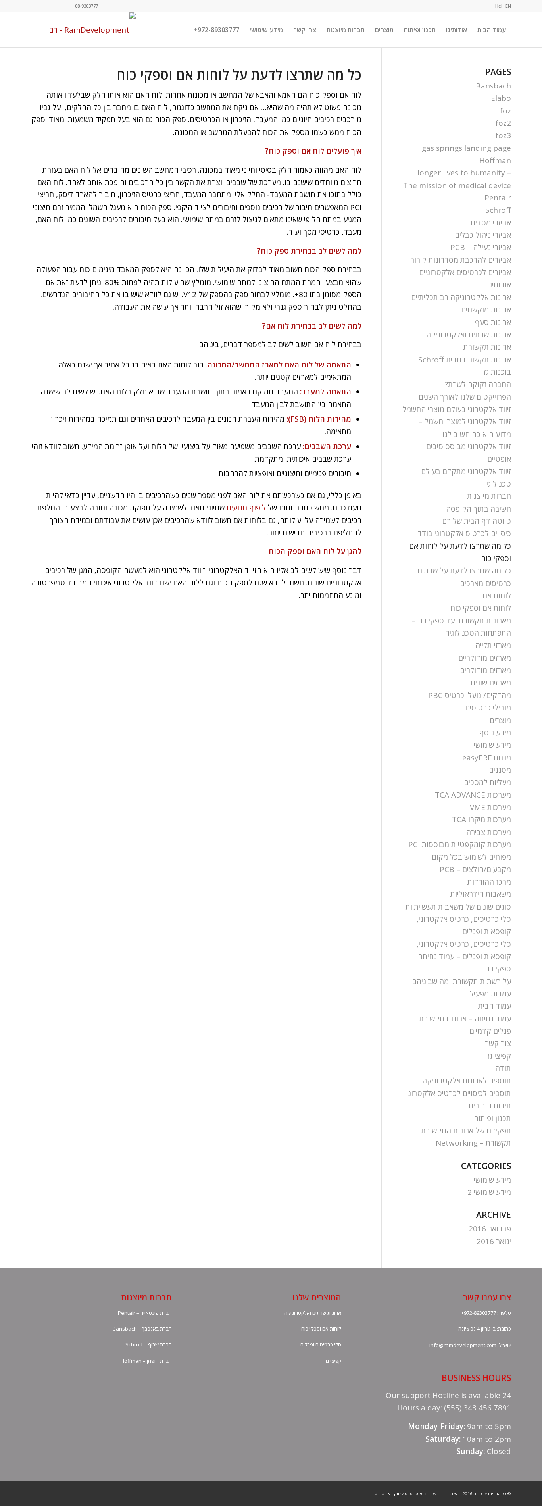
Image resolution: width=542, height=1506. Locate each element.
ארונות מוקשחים (486, 309)
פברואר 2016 (490, 1228)
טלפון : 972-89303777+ (486, 1312)
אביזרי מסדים (491, 222)
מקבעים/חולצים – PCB (475, 869)
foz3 (503, 135)
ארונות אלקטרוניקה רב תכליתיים (461, 297)
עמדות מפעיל (490, 994)
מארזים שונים (491, 682)
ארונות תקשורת (487, 347)
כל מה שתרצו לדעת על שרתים (464, 570)
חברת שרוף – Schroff (148, 1344)
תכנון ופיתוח (492, 1118)
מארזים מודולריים (484, 658)
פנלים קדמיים (490, 1031)
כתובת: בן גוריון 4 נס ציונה (484, 1328)
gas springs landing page (466, 148)
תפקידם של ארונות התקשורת (466, 1130)
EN (508, 6)
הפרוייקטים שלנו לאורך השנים (465, 397)
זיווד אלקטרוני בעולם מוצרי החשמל (456, 409)
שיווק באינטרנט (389, 1493)
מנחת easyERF (486, 757)
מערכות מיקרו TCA (481, 819)
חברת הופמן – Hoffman (146, 1360)
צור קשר (498, 1043)
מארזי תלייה (493, 645)
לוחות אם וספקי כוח (480, 608)
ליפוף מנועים (246, 507)
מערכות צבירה (488, 832)
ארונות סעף (493, 322)
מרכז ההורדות (489, 882)
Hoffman (495, 160)
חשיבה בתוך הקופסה (478, 509)
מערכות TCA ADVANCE (473, 795)
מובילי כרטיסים (488, 707)
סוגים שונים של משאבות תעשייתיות (458, 907)
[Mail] (69, 6)
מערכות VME (490, 807)
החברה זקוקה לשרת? (478, 384)
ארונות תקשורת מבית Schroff (464, 359)
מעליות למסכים (487, 782)
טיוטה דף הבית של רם (476, 521)
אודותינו (499, 284)
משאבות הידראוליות (480, 894)
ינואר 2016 (494, 1241)
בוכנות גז (497, 372)
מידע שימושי (492, 745)
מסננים (500, 770)
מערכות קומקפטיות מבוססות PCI (459, 844)
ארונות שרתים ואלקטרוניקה (468, 334)
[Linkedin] (57, 6)
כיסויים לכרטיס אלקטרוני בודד (464, 533)
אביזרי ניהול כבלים (483, 235)
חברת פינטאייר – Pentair (145, 1312)
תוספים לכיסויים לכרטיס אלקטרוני (458, 1093)
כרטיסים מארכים (485, 583)
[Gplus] (45, 6)
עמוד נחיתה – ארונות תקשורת (465, 1019)
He (498, 6)
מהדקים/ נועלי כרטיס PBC (469, 695)
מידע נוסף (495, 732)
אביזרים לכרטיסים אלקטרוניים (465, 272)
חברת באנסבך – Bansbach (142, 1328)
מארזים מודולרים (485, 670)
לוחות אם (496, 595)
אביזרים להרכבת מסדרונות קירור (460, 260)
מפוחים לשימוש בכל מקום (471, 857)
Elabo (501, 98)
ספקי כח (498, 969)
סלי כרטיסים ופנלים (320, 1344)
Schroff (498, 210)
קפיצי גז (499, 1056)
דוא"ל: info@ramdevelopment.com (470, 1345)
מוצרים (500, 720)
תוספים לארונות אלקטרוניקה (466, 1080)
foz (505, 111)
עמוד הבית (494, 1006)
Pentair (497, 197)
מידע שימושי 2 (489, 1192)
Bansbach (493, 86)
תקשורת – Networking (473, 1143)
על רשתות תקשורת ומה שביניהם (461, 981)
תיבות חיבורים (490, 1105)
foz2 (503, 123)
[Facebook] (33, 6)
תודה (503, 1068)
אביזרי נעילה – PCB (480, 247)
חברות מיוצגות (489, 496)
